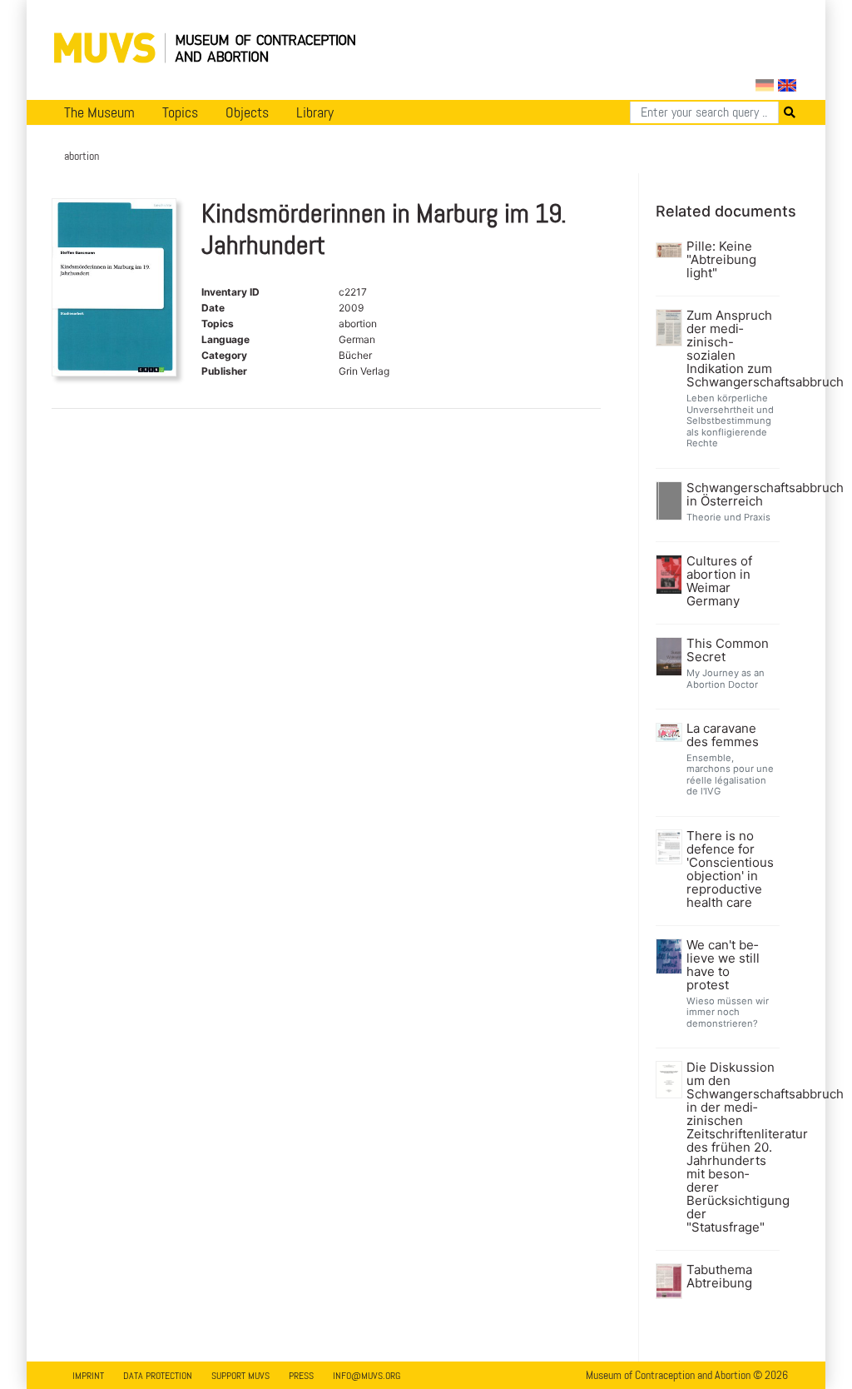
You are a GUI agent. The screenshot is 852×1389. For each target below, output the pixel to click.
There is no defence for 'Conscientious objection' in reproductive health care (730, 869)
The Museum (99, 112)
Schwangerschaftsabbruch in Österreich (730, 494)
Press (301, 1375)
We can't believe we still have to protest (723, 965)
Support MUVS (240, 1375)
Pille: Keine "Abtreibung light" (721, 260)
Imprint (88, 1375)
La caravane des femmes (722, 735)
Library (315, 112)
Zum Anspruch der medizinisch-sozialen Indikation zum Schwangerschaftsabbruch (730, 349)
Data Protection (157, 1375)
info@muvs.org (366, 1375)
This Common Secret (727, 650)
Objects (247, 112)
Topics (180, 112)
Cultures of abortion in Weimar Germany (719, 581)
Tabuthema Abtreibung (719, 1276)
